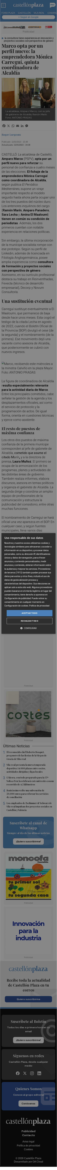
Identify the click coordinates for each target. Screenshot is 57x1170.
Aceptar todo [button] (29, 613)
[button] (28, 628)
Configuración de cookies (16, 606)
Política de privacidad (39, 606)
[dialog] (28, 583)
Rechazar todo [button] (29, 620)
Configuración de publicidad (17, 598)
